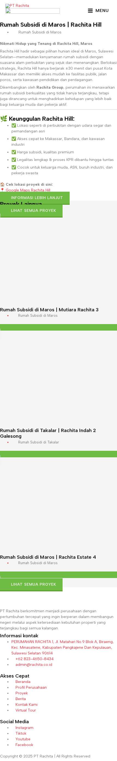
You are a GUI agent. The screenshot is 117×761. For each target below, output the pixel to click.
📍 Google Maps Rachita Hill (25, 190)
